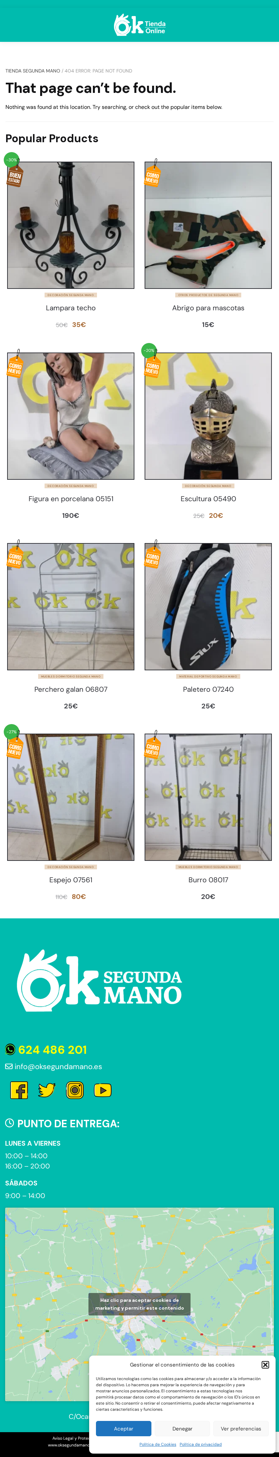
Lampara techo (71, 308)
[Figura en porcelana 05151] (70, 416)
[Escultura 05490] (208, 416)
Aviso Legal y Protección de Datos (85, 1438)
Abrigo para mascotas (208, 308)
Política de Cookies (158, 1444)
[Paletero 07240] (208, 606)
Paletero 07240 (208, 689)
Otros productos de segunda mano (208, 295)
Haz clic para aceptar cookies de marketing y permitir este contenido (139, 1304)
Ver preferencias (241, 1428)
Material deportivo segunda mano (208, 676)
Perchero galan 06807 (71, 689)
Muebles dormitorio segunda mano (71, 676)
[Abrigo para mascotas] (208, 225)
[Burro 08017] (208, 797)
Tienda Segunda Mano (32, 71)
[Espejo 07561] (70, 797)
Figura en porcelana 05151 (71, 499)
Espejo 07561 (70, 880)
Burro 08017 (208, 880)
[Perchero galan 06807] (70, 606)
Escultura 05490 (208, 499)
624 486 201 (51, 1050)
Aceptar (123, 1428)
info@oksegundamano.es (57, 1066)
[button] (265, 1364)
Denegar (183, 1428)
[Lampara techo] (70, 225)
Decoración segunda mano (71, 295)
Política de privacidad (201, 1444)
